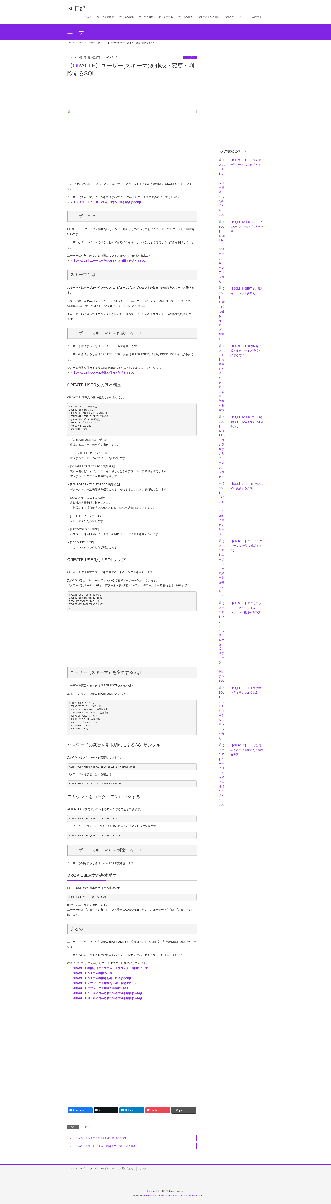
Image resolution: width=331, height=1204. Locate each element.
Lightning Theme (164, 1196)
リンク (142, 1168)
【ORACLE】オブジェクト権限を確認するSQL (99, 988)
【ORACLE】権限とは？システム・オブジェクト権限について (109, 968)
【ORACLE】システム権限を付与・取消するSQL (103, 372)
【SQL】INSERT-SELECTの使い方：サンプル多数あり (247, 227)
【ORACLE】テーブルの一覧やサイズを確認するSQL (245, 165)
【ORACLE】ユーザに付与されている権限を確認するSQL (109, 260)
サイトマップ (77, 1168)
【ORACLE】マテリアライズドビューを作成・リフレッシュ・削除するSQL (247, 608)
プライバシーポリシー (102, 1168)
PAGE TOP (320, 1165)
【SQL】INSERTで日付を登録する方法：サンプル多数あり (247, 422)
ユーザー (189, 57)
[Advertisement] (130, 95)
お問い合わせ (126, 1168)
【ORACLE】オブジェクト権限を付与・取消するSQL (103, 983)
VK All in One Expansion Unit (188, 1196)
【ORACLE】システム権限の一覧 (91, 973)
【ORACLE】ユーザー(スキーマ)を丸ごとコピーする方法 (104, 1146)
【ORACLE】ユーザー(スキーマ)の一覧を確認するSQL (107, 202)
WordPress (146, 1196)
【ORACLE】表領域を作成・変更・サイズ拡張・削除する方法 (247, 351)
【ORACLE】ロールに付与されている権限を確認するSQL (106, 998)
